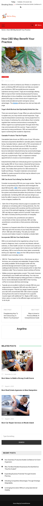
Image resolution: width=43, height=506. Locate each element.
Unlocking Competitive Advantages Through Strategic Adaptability (22, 482)
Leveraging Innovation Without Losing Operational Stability (21, 489)
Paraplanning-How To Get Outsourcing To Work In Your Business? (11, 316)
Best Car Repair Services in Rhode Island (18, 423)
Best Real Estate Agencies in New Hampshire (19, 390)
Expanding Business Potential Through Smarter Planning (20, 475)
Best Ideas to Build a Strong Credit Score (18, 378)
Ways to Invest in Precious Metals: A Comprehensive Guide (32, 316)
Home (4, 30)
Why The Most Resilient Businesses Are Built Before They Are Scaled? (22, 468)
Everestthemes (25, 503)
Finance (5, 76)
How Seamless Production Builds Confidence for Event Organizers (22, 461)
